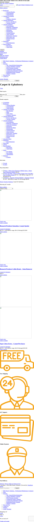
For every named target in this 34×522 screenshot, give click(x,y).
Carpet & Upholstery (11, 28)
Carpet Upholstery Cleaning (13, 66)
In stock (5, 164)
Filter (17, 96)
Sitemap (2, 483)
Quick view (3, 221)
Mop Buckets (9, 111)
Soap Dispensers (10, 42)
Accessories (6, 102)
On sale (5, 163)
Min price (2, 94)
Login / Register (7, 509)
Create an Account (4, 521)
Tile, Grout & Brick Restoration (14, 65)
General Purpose (10, 33)
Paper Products (7, 44)
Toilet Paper (9, 47)
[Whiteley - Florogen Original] (11, 177)
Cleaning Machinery (8, 20)
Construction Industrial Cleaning (14, 70)
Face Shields (9, 153)
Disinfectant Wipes (11, 127)
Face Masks (9, 151)
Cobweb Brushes (10, 12)
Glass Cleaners (10, 34)
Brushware (6, 10)
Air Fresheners (10, 26)
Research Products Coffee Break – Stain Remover (16, 269)
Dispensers (6, 41)
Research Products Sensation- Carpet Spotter (14, 226)
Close (1, 88)
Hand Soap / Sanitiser (11, 35)
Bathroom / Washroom (12, 27)
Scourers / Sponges (11, 19)
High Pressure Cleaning (12, 68)
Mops (7, 17)
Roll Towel (9, 45)
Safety (4, 150)
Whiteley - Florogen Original (26, 177)
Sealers (8, 40)
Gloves (5, 144)
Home (1, 181)
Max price (22, 94)
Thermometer (9, 154)
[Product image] (16, 338)
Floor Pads (6, 143)
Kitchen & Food (10, 38)
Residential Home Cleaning (13, 72)
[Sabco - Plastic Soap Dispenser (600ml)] (14, 170)
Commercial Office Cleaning (13, 69)
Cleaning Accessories (8, 16)
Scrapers (8, 157)
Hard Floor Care (10, 37)
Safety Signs (9, 113)
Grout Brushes (10, 13)
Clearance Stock (7, 139)
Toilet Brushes (10, 14)
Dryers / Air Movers (11, 21)
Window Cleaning (10, 73)
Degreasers (9, 30)
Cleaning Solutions (8, 24)
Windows (5, 155)
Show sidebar (3, 187)
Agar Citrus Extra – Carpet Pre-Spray (12, 344)
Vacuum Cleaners (10, 23)
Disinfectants (9, 31)
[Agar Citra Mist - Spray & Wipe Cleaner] (14, 173)
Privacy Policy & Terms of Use (12, 483)
